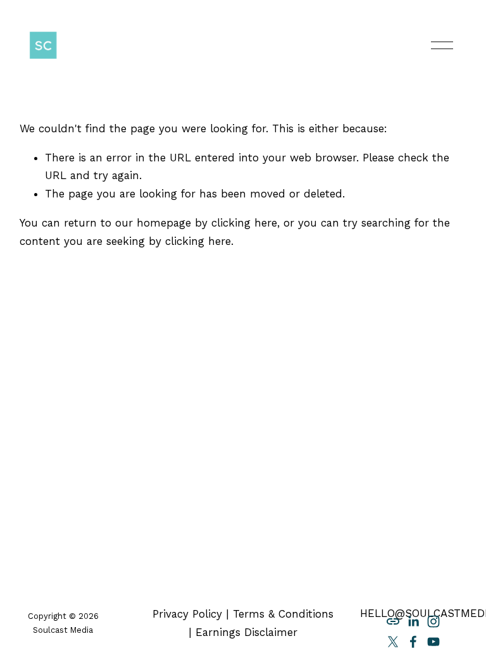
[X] (393, 641)
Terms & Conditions (283, 614)
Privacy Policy (187, 614)
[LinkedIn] (413, 621)
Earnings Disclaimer (246, 632)
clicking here (244, 222)
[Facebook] (413, 641)
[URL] (393, 621)
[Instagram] (433, 621)
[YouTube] (433, 641)
